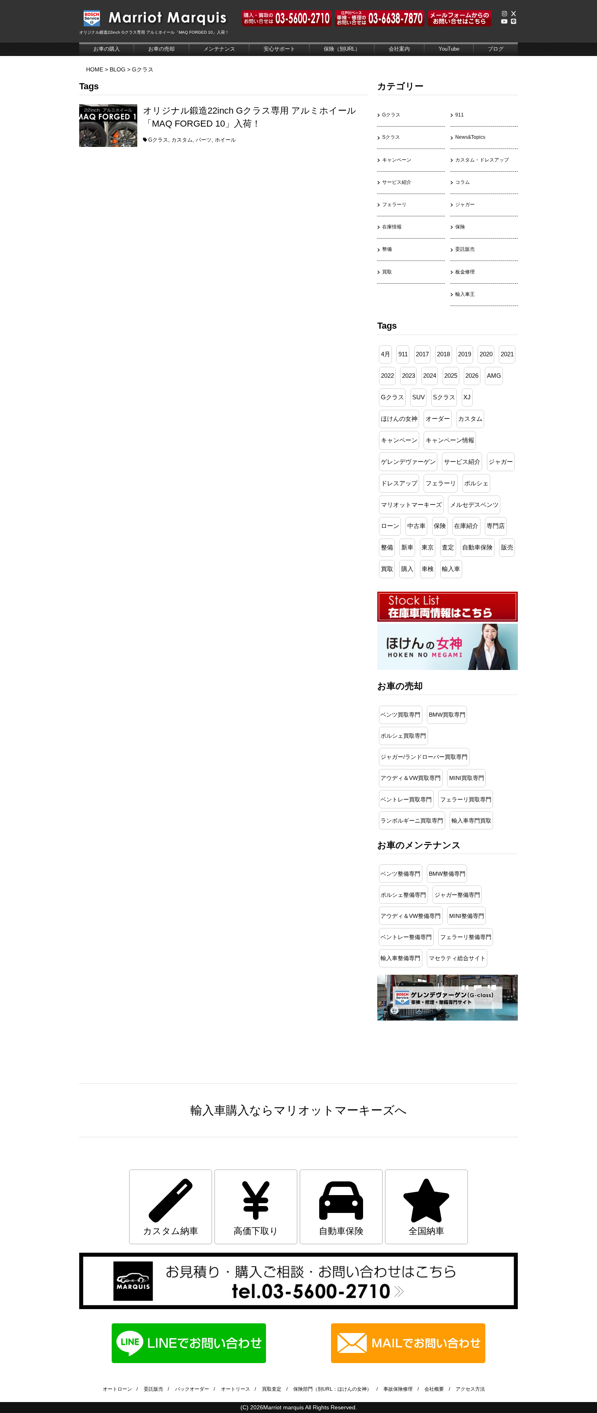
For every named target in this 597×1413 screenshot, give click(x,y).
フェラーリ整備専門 (465, 937)
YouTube (449, 49)
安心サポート (279, 49)
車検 (428, 569)
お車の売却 (161, 49)
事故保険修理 (398, 1389)
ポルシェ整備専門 (403, 895)
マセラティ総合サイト (457, 958)
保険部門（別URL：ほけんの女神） (332, 1389)
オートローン (117, 1389)
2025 (450, 376)
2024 (429, 376)
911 (459, 114)
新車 (407, 547)
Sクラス (391, 137)
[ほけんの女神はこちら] (447, 668)
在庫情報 (392, 226)
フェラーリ (394, 204)
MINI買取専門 (466, 778)
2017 (422, 354)
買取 (387, 271)
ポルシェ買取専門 (403, 735)
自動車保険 (477, 547)
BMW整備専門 (447, 873)
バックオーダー (192, 1389)
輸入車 (451, 569)
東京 (428, 547)
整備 (387, 249)
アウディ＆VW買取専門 (411, 778)
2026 (471, 376)
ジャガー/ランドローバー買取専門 (424, 757)
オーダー (438, 419)
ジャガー (465, 204)
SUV (418, 397)
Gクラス (143, 69)
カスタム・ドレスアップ (482, 159)
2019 (464, 354)
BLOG (117, 69)
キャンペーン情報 (450, 440)
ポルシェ (476, 483)
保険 (460, 226)
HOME (94, 69)
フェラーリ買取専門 (465, 799)
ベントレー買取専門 (406, 799)
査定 (448, 547)
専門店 (496, 526)
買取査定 (271, 1389)
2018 (443, 354)
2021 (507, 354)
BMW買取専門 (447, 714)
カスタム (182, 140)
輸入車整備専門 (400, 958)
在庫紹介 (466, 526)
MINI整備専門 (466, 916)
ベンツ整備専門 (400, 873)
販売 (507, 547)
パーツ (204, 140)
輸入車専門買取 (471, 820)
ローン (390, 526)
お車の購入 (106, 49)
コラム (462, 182)
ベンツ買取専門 (400, 714)
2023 (408, 376)
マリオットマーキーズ (411, 505)
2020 (486, 354)
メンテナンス (219, 49)
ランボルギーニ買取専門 (412, 820)
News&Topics (470, 137)
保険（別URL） (342, 49)
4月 (385, 354)
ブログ (496, 49)
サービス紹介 (396, 182)
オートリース (235, 1389)
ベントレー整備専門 (406, 937)
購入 (407, 569)
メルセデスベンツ (474, 505)
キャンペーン (396, 159)
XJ (467, 397)
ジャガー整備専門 (457, 895)
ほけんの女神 (399, 419)
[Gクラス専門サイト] (447, 1018)
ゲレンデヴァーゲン (408, 462)
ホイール (225, 140)
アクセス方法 (470, 1389)
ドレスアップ (399, 483)
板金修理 (465, 271)
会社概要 (434, 1389)
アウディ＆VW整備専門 (411, 916)
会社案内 (399, 49)
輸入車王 (465, 294)
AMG (494, 376)
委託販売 (465, 249)
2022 (387, 376)
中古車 (416, 526)
